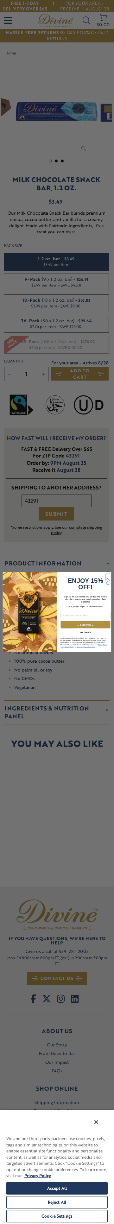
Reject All (57, 1202)
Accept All (57, 1188)
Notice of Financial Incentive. (86, 647)
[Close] (96, 1122)
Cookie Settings (57, 1216)
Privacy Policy (37, 1175)
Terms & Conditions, (66, 647)
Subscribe (85, 625)
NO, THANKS (85, 632)
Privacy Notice (102, 645)
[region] (57, 1167)
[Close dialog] (107, 575)
